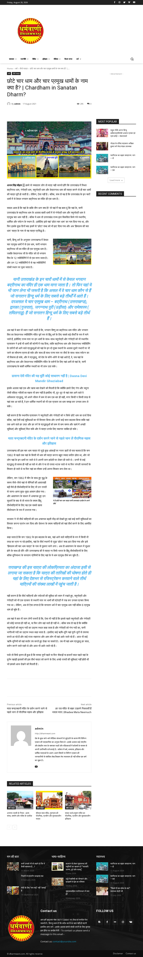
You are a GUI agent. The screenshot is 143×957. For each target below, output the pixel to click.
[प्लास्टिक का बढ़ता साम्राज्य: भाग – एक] (102, 170)
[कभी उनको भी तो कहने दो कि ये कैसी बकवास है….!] (13, 866)
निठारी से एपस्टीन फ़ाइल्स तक (32, 876)
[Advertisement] (95, 30)
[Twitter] (124, 3)
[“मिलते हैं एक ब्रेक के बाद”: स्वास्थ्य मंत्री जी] (102, 891)
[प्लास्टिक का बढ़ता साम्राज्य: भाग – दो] (102, 158)
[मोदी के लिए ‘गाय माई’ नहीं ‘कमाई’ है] (13, 890)
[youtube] (36, 766)
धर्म (16, 68)
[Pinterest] (47, 112)
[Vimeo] (129, 3)
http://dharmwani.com (45, 733)
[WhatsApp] (55, 112)
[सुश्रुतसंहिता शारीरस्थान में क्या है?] (57, 894)
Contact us (131, 953)
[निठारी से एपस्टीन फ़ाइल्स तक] (13, 879)
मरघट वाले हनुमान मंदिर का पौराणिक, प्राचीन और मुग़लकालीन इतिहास (77, 816)
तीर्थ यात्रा (24, 68)
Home (10, 68)
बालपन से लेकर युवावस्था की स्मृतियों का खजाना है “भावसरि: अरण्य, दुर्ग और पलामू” (77, 866)
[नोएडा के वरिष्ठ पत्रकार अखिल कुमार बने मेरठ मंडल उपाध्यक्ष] (102, 146)
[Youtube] (134, 3)
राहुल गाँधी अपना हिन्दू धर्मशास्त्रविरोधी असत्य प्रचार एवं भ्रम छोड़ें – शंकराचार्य (122, 133)
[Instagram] (120, 3)
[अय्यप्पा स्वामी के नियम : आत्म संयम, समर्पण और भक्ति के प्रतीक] (20, 800)
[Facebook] (115, 3)
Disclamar (118, 953)
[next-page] (15, 827)
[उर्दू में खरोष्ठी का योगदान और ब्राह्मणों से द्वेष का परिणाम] (57, 881)
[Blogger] (99, 922)
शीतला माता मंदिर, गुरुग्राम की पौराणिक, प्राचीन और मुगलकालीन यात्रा (48, 816)
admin (17, 103)
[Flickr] (115, 922)
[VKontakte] (131, 922)
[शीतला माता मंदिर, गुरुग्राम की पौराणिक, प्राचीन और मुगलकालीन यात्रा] (49, 800)
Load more (115, 180)
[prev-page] (9, 827)
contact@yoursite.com (64, 941)
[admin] (9, 104)
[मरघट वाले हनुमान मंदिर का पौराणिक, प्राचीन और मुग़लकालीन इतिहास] (78, 800)
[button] (132, 59)
